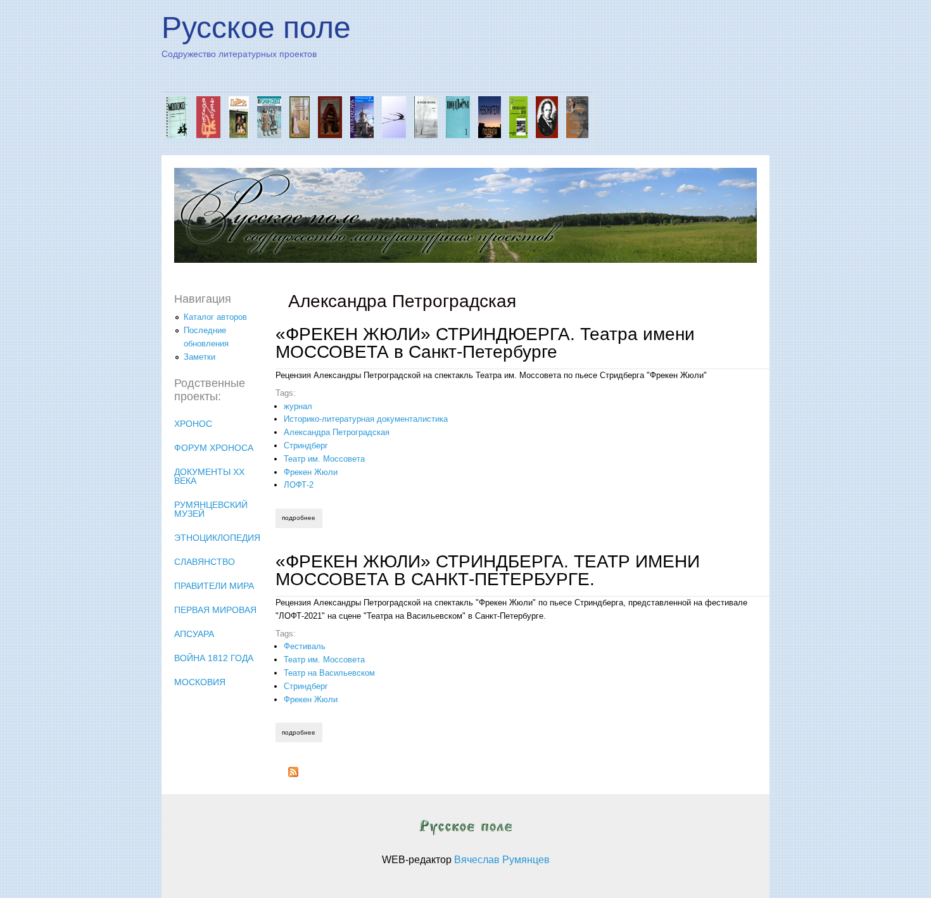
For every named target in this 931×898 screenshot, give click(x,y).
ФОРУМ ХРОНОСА (213, 448)
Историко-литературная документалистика (366, 419)
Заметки (199, 357)
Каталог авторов (215, 317)
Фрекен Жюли (311, 472)
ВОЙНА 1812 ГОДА (213, 658)
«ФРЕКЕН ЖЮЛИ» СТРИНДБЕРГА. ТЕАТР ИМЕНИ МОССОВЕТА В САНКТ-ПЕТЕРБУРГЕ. (488, 570)
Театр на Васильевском (329, 673)
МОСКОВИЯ (199, 682)
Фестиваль (305, 646)
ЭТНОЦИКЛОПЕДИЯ (217, 538)
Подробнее (302, 517)
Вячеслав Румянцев (502, 859)
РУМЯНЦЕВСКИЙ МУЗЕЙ (211, 509)
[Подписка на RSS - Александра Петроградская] (293, 774)
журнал (298, 406)
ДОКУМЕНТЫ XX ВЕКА (209, 476)
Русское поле (256, 27)
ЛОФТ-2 (299, 485)
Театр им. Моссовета (324, 459)
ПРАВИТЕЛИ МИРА (214, 586)
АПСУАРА (194, 634)
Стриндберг (306, 445)
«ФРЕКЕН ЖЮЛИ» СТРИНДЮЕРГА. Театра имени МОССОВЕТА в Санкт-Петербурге (485, 343)
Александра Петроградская (337, 432)
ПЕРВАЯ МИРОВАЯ (215, 610)
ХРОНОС (193, 424)
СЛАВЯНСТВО (204, 562)
